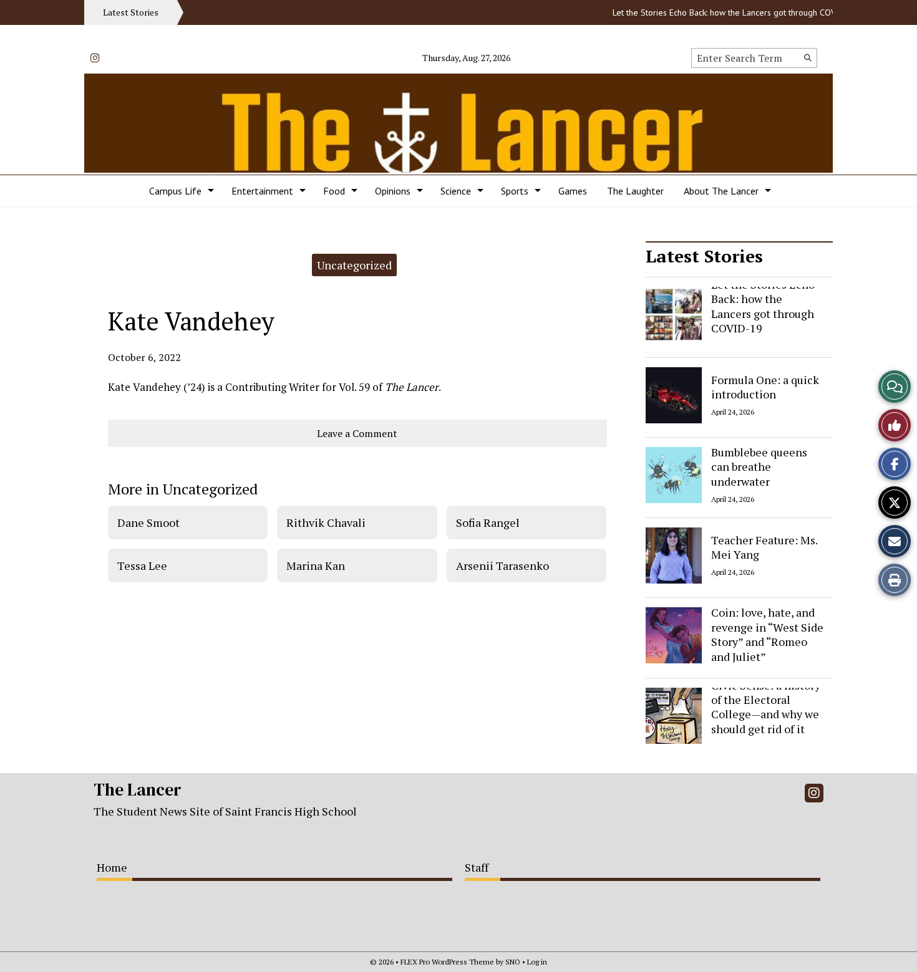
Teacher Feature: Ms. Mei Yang (764, 546)
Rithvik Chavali (326, 522)
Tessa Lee (142, 565)
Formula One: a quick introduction (765, 386)
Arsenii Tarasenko (502, 565)
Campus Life (175, 191)
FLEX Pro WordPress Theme (447, 961)
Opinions (392, 191)
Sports (514, 191)
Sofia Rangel (488, 522)
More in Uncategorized (183, 489)
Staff (476, 867)
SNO (512, 961)
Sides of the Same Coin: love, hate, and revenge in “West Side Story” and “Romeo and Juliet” (767, 627)
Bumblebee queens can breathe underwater (759, 467)
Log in (537, 961)
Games (572, 191)
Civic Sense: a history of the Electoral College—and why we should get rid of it (765, 707)
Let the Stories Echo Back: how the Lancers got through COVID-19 (724, 12)
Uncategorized (354, 264)
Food (334, 191)
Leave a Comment (357, 433)
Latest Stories (704, 255)
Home (112, 867)
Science (455, 191)
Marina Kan (315, 565)
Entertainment (262, 191)
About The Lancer (721, 191)
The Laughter (635, 191)
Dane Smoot (148, 522)
